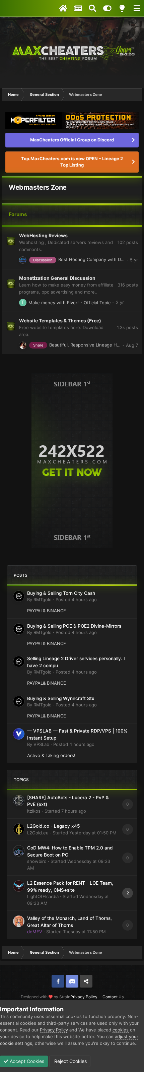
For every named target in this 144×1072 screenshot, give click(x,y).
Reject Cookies (70, 1061)
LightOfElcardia (43, 896)
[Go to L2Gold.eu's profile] (18, 829)
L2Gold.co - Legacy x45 (53, 826)
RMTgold (42, 599)
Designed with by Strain (45, 996)
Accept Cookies (26, 1061)
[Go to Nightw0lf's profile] (22, 260)
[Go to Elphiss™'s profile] (22, 345)
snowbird (37, 861)
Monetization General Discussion (57, 278)
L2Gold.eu (38, 832)
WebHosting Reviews (43, 235)
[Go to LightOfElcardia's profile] (18, 886)
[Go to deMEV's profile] (18, 921)
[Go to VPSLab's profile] (18, 734)
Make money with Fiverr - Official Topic (69, 302)
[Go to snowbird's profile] (18, 851)
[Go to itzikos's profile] (18, 800)
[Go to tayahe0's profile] (22, 302)
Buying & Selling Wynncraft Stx (60, 698)
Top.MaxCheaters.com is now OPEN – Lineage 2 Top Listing (72, 162)
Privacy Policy (83, 996)
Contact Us (113, 996)
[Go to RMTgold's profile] (18, 596)
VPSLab (41, 744)
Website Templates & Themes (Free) (60, 320)
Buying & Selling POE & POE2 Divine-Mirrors (74, 626)
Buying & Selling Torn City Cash (61, 593)
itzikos (34, 811)
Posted (76, 599)
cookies (121, 1029)
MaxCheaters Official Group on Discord (72, 139)
